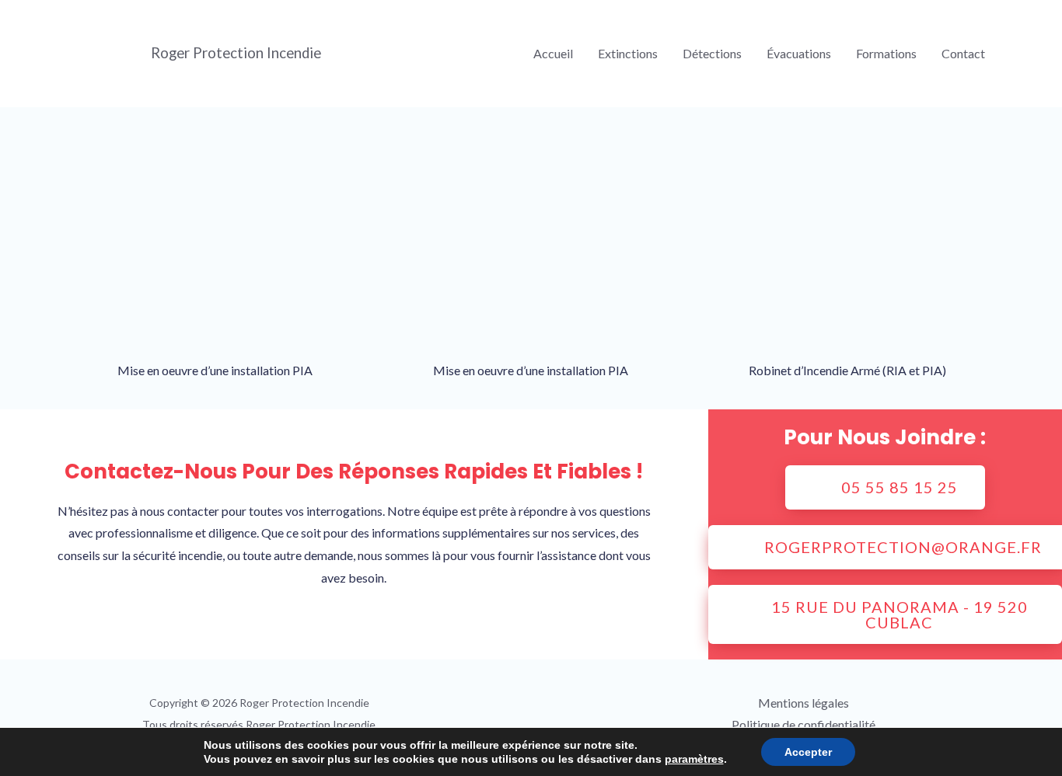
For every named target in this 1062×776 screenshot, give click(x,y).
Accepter (808, 752)
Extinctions (628, 53)
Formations (886, 53)
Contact (963, 53)
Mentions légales (803, 702)
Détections (712, 53)
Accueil (553, 53)
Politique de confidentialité (803, 724)
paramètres (694, 759)
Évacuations (799, 53)
